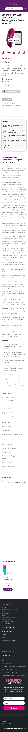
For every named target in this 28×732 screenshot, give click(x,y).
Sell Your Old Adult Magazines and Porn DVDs (14, 666)
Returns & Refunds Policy (8, 651)
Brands (3, 658)
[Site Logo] (13, 3)
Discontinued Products (8, 669)
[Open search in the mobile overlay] (14, 8)
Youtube (10, 627)
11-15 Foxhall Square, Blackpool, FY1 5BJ (12, 609)
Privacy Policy (5, 648)
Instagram (13, 627)
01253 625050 (5, 613)
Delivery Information (7, 643)
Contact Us (4, 634)
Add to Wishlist (6, 99)
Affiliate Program (6, 661)
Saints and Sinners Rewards (9, 640)
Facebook (3, 85)
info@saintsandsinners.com (9, 617)
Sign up (14, 708)
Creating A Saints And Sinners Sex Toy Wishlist (14, 675)
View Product (8, 589)
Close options (17, 105)
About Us (4, 637)
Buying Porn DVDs (6, 663)
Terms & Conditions (7, 646)
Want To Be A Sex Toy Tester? (10, 672)
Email (8, 85)
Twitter (6, 85)
